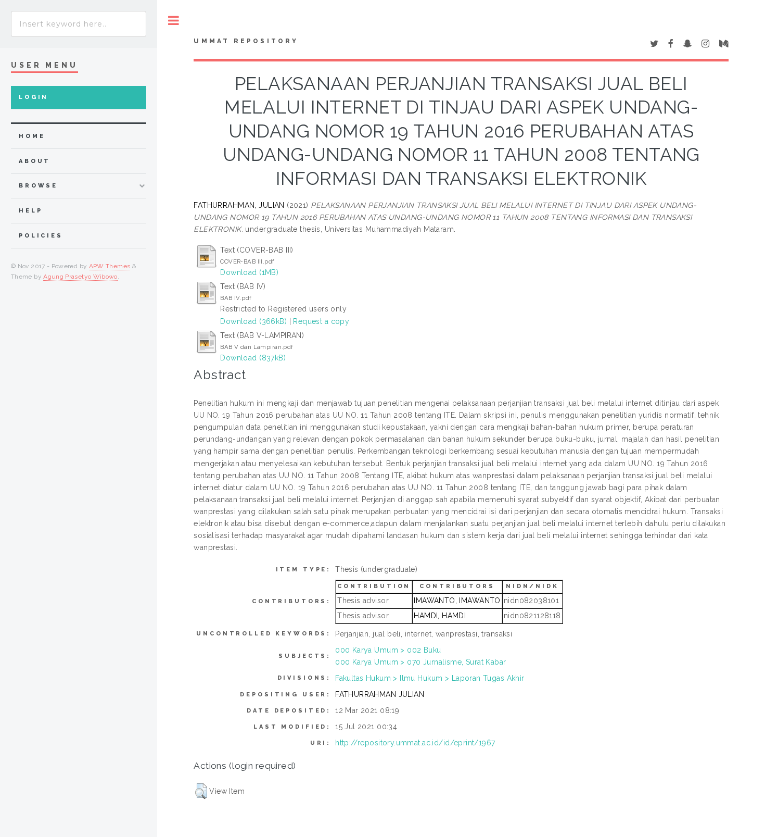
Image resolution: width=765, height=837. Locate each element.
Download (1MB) (249, 272)
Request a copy (321, 321)
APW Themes (110, 266)
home (32, 136)
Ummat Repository (246, 41)
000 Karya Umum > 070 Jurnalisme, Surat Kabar (420, 662)
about (34, 161)
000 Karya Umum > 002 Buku (388, 650)
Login (33, 97)
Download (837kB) (253, 358)
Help (30, 210)
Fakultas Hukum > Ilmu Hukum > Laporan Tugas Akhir (430, 678)
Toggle (173, 20)
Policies (41, 235)
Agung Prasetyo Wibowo (80, 276)
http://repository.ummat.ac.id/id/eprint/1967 (415, 743)
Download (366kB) (253, 321)
